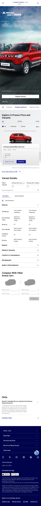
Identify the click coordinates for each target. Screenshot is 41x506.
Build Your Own (9, 161)
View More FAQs (7, 418)
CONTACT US (33, 501)
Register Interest (20, 96)
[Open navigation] (3, 3)
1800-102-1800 (6, 465)
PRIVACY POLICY (16, 501)
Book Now (21, 161)
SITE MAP (25, 501)
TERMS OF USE (6, 501)
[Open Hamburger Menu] (3, 107)
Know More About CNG (10, 171)
